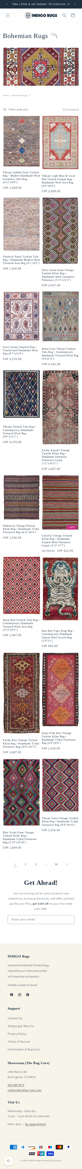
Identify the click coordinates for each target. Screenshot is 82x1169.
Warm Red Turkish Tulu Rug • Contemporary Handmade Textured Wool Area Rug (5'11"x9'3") (21, 625)
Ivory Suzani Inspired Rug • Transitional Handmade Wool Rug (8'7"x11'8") (20, 350)
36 (56, 864)
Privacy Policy (17, 1034)
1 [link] (15, 864)
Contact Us (15, 1018)
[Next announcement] (75, 4)
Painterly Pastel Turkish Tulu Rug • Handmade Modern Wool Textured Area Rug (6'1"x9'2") (21, 260)
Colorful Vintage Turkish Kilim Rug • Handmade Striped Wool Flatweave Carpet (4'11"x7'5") (57, 540)
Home (6, 95)
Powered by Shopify (51, 1160)
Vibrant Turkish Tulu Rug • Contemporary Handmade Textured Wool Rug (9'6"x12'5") (19, 431)
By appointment (35, 1124)
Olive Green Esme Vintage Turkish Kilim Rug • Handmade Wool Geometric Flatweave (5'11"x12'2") (58, 275)
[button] (7, 15)
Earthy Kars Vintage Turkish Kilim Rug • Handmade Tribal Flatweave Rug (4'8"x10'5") (21, 743)
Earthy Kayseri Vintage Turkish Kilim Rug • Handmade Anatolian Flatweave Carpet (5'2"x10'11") (56, 457)
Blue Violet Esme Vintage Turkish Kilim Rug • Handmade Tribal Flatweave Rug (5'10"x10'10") (20, 837)
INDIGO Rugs (34, 1160)
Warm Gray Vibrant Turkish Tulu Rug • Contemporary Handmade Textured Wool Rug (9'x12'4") (60, 353)
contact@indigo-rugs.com (25, 1090)
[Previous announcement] (7, 4)
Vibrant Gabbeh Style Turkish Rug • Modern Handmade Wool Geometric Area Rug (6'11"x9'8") (21, 177)
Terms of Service (19, 1042)
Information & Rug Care (24, 1049)
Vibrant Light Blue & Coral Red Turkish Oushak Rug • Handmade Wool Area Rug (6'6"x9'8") (58, 180)
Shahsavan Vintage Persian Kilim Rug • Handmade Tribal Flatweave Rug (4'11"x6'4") (21, 529)
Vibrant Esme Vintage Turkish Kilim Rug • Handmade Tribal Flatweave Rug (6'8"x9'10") (60, 821)
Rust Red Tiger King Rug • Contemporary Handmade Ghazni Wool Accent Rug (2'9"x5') (58, 635)
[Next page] (67, 864)
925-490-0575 (16, 1085)
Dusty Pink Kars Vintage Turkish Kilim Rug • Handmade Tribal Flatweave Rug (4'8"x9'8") (59, 738)
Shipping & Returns (21, 1026)
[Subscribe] (70, 919)
